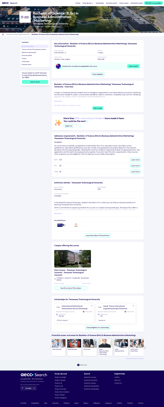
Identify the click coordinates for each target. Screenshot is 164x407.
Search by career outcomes (135, 358)
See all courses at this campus (70, 288)
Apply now (68, 126)
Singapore (108, 403)
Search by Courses (90, 377)
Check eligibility (97, 74)
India (45, 403)
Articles (77, 3)
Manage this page (106, 19)
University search (111, 3)
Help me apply (133, 66)
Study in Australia (60, 377)
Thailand (130, 403)
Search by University (90, 380)
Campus (24, 58)
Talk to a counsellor (155, 3)
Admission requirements (29, 52)
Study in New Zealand (62, 392)
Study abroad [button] (87, 3)
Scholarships (100, 3)
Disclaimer (23, 381)
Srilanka (119, 403)
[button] (144, 347)
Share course (138, 19)
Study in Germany (60, 389)
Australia (23, 403)
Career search (124, 3)
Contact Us (118, 383)
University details (27, 55)
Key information (28, 46)
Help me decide (35, 82)
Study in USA (59, 386)
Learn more (135, 160)
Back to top (83, 365)
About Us (117, 380)
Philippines (96, 403)
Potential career (26, 64)
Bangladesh (35, 403)
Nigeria (85, 403)
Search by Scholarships (91, 389)
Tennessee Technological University (50, 23)
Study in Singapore (61, 398)
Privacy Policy (30, 381)
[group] (58, 347)
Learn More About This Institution (97, 235)
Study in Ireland (60, 395)
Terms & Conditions (39, 381)
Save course (123, 19)
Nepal (76, 403)
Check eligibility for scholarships (97, 327)
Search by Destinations (91, 386)
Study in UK (58, 383)
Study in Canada (60, 380)
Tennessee (39, 26)
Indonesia (55, 403)
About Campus (86, 283)
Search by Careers (90, 383)
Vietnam (141, 403)
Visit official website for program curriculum (67, 105)
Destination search (137, 3)
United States (50, 26)
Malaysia (67, 403)
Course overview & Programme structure (34, 49)
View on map (58, 283)
